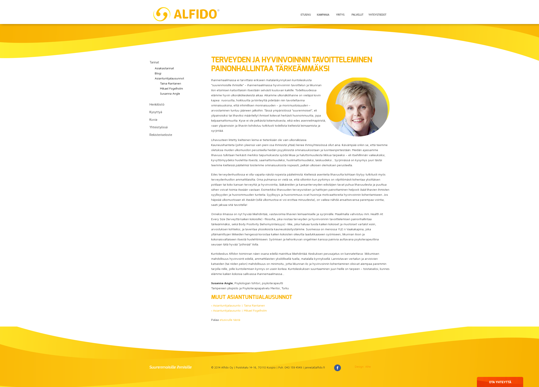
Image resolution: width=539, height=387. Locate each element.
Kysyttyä (155, 112)
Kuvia (153, 119)
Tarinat (154, 62)
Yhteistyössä (158, 127)
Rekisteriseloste (160, 135)
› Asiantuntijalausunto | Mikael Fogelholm (239, 310)
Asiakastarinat (164, 68)
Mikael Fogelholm (171, 88)
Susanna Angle (170, 93)
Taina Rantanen (170, 83)
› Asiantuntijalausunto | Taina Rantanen (238, 305)
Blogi (158, 73)
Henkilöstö (156, 104)
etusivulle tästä (230, 319)
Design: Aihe (363, 366)
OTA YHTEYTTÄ (500, 382)
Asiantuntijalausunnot (169, 78)
